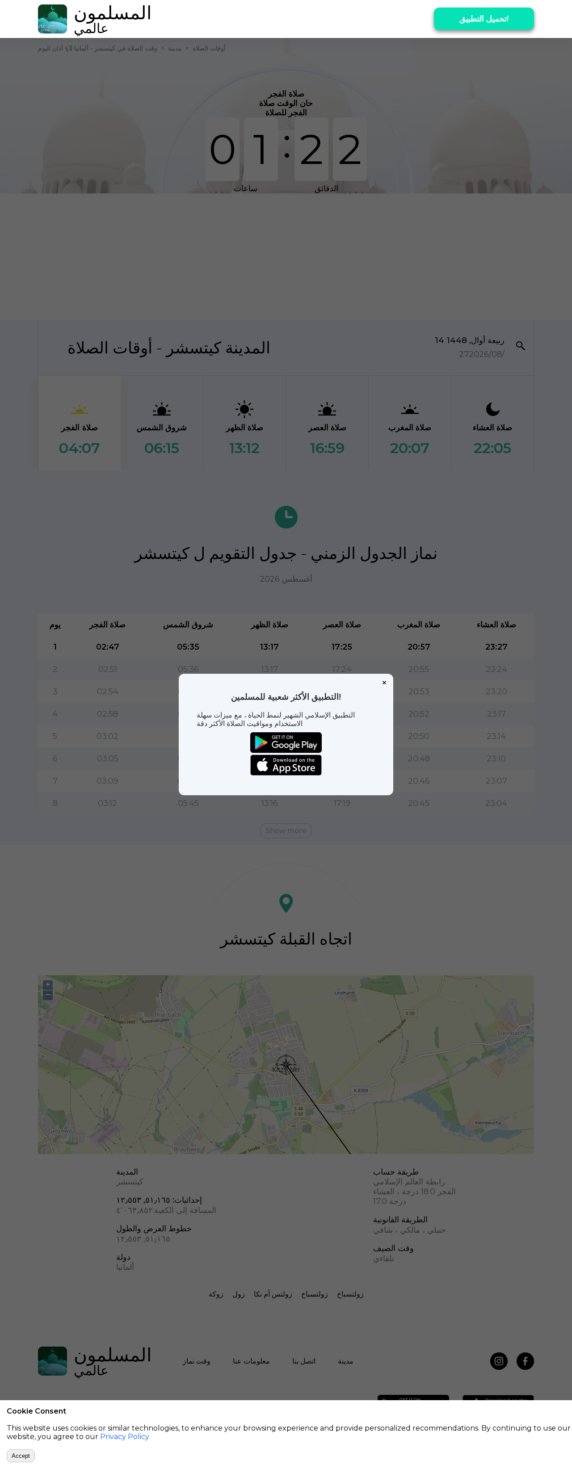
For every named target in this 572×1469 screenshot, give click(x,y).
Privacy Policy (124, 1436)
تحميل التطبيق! (484, 19)
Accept (21, 1455)
